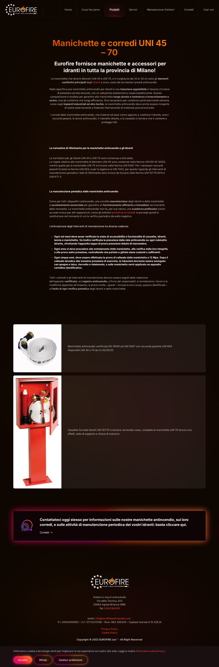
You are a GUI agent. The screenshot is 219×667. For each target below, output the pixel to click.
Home (68, 9)
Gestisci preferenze (70, 660)
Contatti (189, 9)
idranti (96, 82)
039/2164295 (112, 608)
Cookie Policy (110, 632)
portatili (116, 212)
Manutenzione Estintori (160, 9)
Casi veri (208, 9)
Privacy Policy (109, 629)
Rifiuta (43, 660)
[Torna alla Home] (21, 9)
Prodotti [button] (114, 9)
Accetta (22, 660)
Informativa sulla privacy (150, 651)
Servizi (133, 9)
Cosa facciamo (91, 9)
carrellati (128, 212)
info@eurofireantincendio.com (113, 618)
